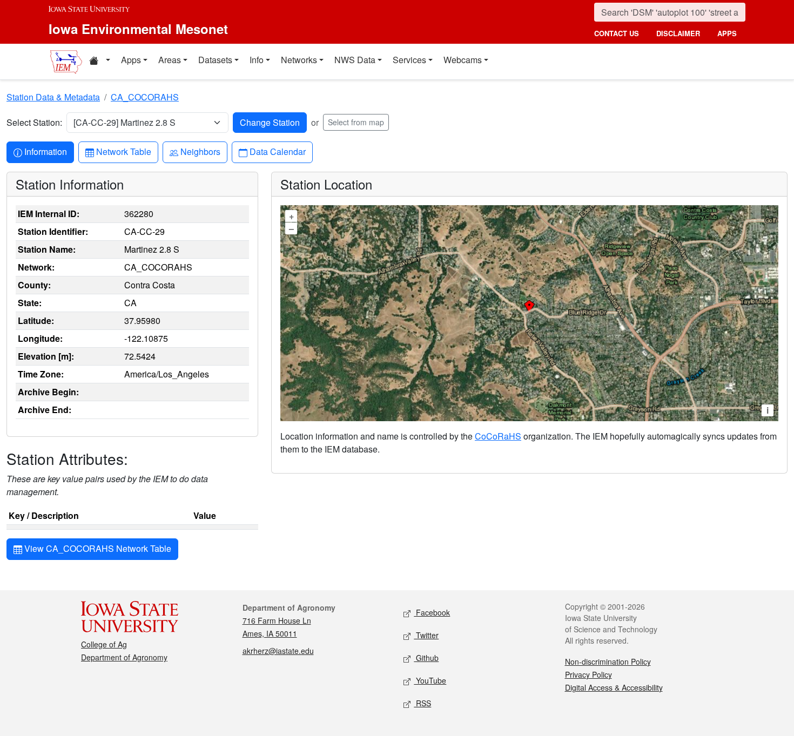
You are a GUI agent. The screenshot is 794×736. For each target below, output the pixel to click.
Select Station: (34, 122)
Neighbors (200, 151)
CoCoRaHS (498, 436)
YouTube (430, 680)
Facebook (432, 612)
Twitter (426, 635)
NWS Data (354, 59)
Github (426, 657)
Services (409, 59)
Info (257, 59)
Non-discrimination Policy (608, 661)
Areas (169, 59)
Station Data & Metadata (53, 97)
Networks (299, 59)
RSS (422, 703)
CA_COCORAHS (145, 97)
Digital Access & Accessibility (614, 687)
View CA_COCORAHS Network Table (96, 548)
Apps (131, 59)
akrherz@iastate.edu (278, 650)
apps (727, 33)
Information (45, 151)
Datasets (215, 59)
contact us (616, 33)
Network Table (123, 151)
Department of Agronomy (124, 657)
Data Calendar (277, 151)
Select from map (356, 122)
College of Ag (104, 644)
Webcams (462, 59)
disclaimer (678, 33)
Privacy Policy (588, 674)
